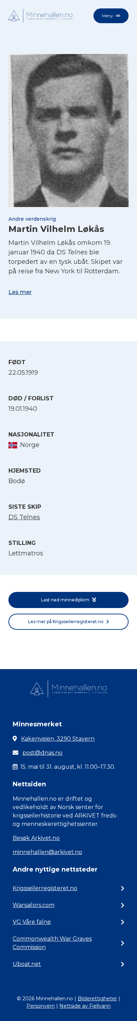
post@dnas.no (42, 752)
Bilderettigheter (97, 998)
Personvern (40, 1006)
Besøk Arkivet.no (36, 838)
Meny (107, 15)
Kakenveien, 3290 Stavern (57, 738)
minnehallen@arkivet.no (47, 852)
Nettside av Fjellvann (85, 1006)
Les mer (20, 292)
